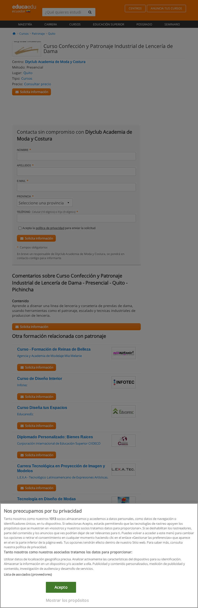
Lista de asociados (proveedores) (28, 574)
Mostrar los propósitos (67, 600)
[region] (99, 555)
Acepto (61, 587)
